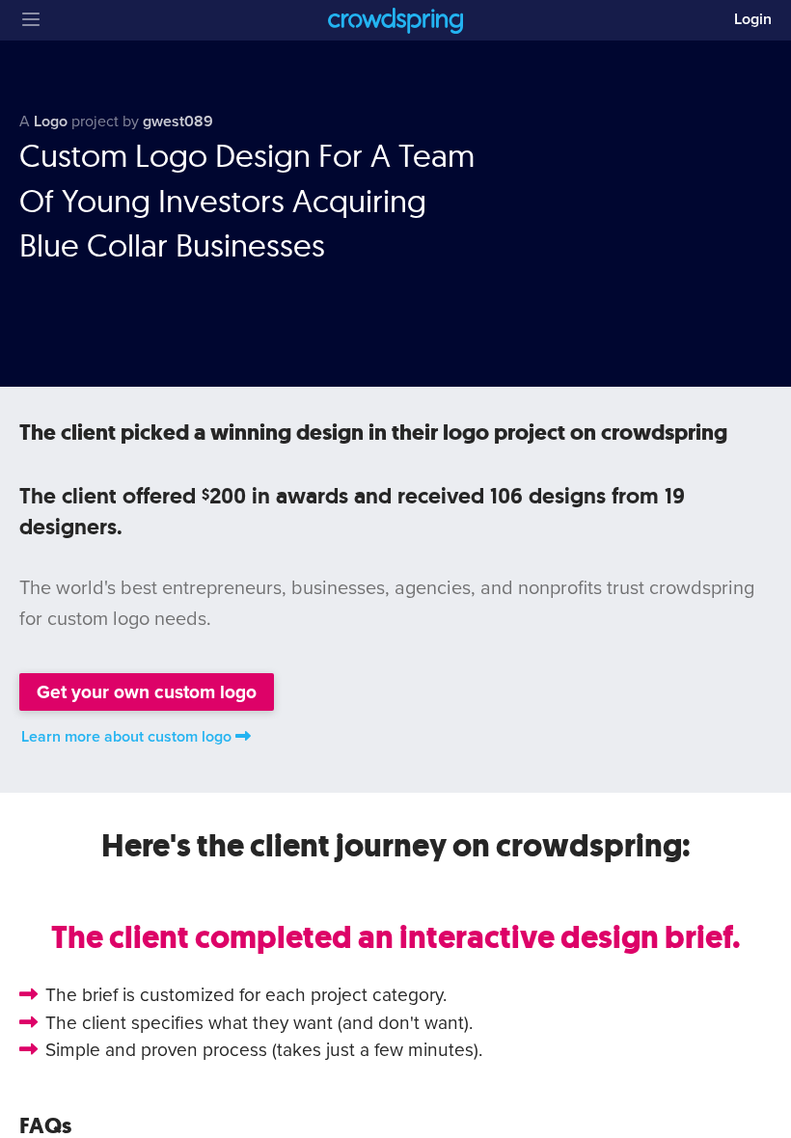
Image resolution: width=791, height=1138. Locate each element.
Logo (51, 121)
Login (753, 19)
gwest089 (178, 121)
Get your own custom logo (147, 692)
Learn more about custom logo (126, 736)
